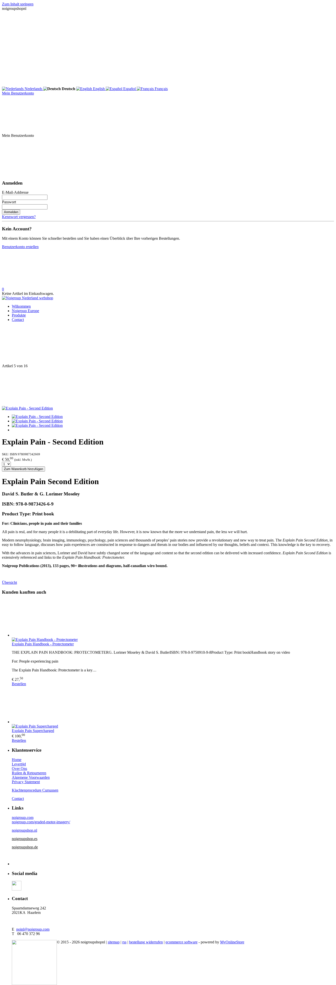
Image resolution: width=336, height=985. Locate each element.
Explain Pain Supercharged (33, 731)
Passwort (9, 202)
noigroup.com (22, 817)
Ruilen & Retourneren (29, 773)
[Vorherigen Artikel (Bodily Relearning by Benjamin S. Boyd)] (168, 345)
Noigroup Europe (25, 311)
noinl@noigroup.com (32, 929)
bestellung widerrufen (146, 942)
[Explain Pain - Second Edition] (27, 408)
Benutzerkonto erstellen (20, 247)
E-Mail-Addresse (15, 192)
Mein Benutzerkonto (18, 93)
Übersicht (9, 582)
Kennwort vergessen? (19, 217)
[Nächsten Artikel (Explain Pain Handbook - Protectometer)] (168, 387)
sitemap (114, 942)
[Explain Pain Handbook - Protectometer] (173, 618)
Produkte (19, 315)
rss (124, 942)
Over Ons (19, 768)
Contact (18, 320)
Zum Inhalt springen (17, 4)
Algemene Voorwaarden (31, 777)
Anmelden (11, 212)
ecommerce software (182, 942)
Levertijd (19, 764)
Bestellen (19, 684)
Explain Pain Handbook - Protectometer (43, 644)
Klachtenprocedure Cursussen (35, 790)
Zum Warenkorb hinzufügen (23, 469)
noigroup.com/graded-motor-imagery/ (41, 822)
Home (16, 760)
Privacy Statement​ (26, 782)
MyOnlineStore (232, 942)
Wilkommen (21, 306)
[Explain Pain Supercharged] (173, 705)
